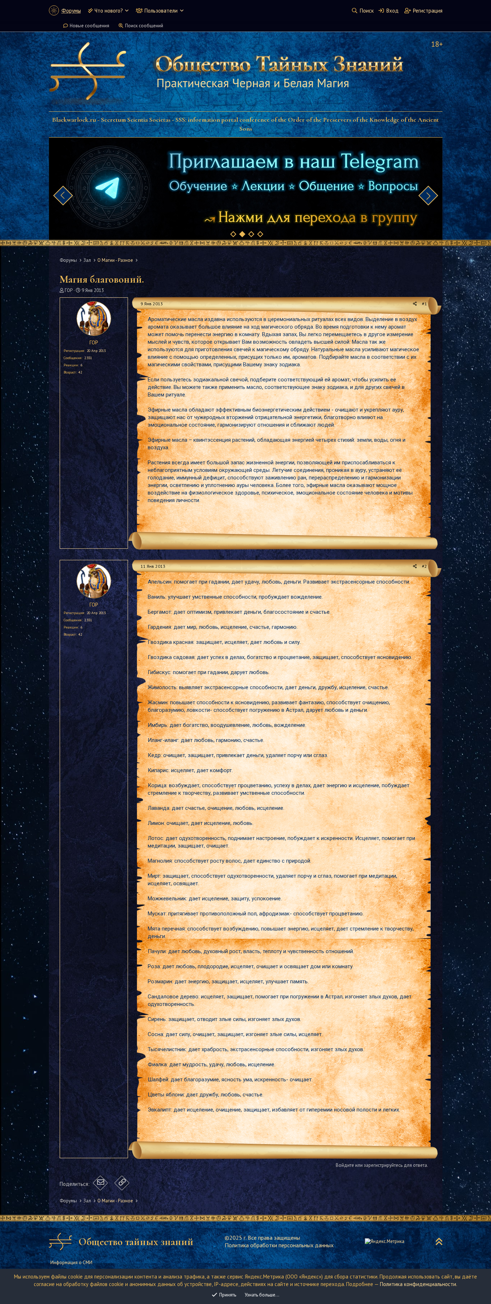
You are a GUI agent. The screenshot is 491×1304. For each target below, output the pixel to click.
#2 (424, 566)
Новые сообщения (89, 26)
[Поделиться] (414, 304)
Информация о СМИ (71, 1262)
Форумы (71, 10)
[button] (126, 11)
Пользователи (161, 10)
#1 (424, 303)
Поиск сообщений (144, 26)
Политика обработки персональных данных (279, 1245)
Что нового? (109, 10)
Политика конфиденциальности (418, 1284)
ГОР (69, 290)
